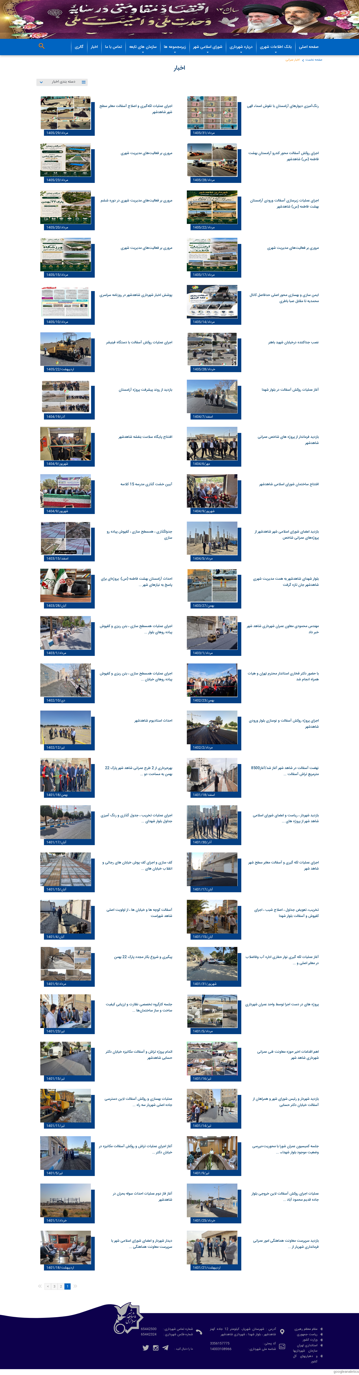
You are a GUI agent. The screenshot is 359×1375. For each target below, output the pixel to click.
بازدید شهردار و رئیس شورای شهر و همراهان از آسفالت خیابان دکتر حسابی (286, 1102)
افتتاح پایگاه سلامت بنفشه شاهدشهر (145, 437)
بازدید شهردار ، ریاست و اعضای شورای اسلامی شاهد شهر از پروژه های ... (286, 819)
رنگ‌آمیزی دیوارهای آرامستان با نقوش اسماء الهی (283, 106)
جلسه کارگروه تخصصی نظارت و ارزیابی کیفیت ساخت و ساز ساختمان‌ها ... (139, 1008)
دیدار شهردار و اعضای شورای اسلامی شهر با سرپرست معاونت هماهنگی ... (141, 1244)
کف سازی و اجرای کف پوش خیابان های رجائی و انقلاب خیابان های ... (137, 866)
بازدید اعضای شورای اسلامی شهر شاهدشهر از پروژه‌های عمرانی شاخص (287, 535)
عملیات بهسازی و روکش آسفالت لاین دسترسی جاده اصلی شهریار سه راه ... (138, 1102)
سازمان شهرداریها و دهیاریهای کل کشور (305, 1356)
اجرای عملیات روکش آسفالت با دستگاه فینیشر (139, 343)
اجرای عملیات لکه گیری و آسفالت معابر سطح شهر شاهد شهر (283, 866)
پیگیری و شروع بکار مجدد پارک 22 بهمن (143, 957)
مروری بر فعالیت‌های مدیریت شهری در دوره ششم (136, 201)
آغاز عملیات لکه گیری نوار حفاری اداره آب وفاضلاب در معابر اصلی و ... (282, 960)
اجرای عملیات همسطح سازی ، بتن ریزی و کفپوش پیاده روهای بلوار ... (136, 629)
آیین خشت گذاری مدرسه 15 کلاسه (146, 484)
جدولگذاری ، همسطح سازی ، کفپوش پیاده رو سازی (139, 535)
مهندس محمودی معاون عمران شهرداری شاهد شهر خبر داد (283, 629)
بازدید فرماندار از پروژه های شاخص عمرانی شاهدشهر (288, 440)
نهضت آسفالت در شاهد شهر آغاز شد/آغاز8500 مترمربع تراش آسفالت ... (285, 771)
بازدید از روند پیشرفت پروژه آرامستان (145, 390)
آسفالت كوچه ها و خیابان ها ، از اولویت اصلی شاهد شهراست (139, 913)
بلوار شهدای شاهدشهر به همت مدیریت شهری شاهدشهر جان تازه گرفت (286, 582)
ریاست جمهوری (307, 1334)
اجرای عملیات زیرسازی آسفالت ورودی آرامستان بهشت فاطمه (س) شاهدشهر (284, 204)
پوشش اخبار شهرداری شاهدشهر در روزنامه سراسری (135, 295)
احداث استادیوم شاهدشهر (153, 721)
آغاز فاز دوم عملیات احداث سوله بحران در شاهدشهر (142, 1197)
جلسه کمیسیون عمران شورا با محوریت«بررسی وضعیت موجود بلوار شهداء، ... (285, 1149)
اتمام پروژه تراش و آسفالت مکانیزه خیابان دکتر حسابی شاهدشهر (139, 1055)
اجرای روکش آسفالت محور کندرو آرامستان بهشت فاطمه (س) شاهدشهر (283, 156)
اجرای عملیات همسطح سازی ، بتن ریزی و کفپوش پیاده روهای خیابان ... (136, 677)
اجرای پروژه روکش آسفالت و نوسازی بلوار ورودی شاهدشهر (284, 724)
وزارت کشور (310, 1340)
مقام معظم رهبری (306, 1329)
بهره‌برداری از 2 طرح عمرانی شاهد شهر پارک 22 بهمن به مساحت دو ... (138, 771)
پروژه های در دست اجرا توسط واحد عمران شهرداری (282, 1005)
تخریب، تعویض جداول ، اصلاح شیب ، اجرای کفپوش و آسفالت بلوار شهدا (286, 913)
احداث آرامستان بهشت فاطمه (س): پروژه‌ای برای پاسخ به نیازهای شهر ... (136, 582)
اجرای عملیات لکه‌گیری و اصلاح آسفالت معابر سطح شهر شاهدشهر (135, 109)
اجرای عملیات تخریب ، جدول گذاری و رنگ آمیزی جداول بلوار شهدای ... (136, 819)
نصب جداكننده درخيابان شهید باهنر (293, 343)
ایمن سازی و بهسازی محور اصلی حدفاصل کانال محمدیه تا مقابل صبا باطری (284, 298)
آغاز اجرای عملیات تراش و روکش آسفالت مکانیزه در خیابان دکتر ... (135, 1149)
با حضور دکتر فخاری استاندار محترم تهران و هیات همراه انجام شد (283, 677)
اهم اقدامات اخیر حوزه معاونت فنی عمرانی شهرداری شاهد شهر (288, 1055)
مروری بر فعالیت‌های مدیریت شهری (146, 153)
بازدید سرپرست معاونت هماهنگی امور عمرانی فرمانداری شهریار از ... (286, 1244)
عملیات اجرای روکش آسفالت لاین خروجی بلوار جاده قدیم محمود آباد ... (285, 1197)
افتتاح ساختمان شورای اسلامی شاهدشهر (289, 484)
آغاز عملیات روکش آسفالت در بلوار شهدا (290, 390)
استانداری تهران (307, 1345)
